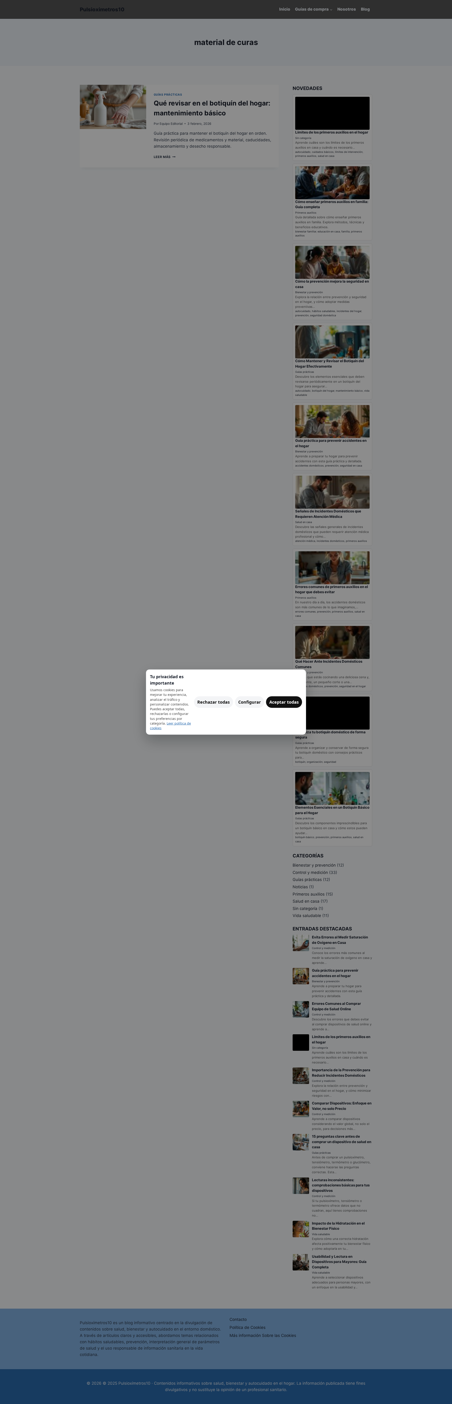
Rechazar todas (213, 702)
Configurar (249, 702)
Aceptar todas (284, 702)
